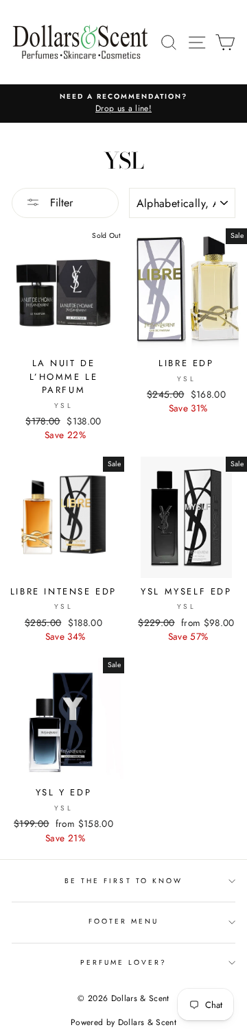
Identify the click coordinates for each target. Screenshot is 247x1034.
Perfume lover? (123, 962)
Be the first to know (123, 881)
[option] (123, 103)
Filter (60, 203)
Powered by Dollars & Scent (123, 1022)
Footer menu (124, 921)
